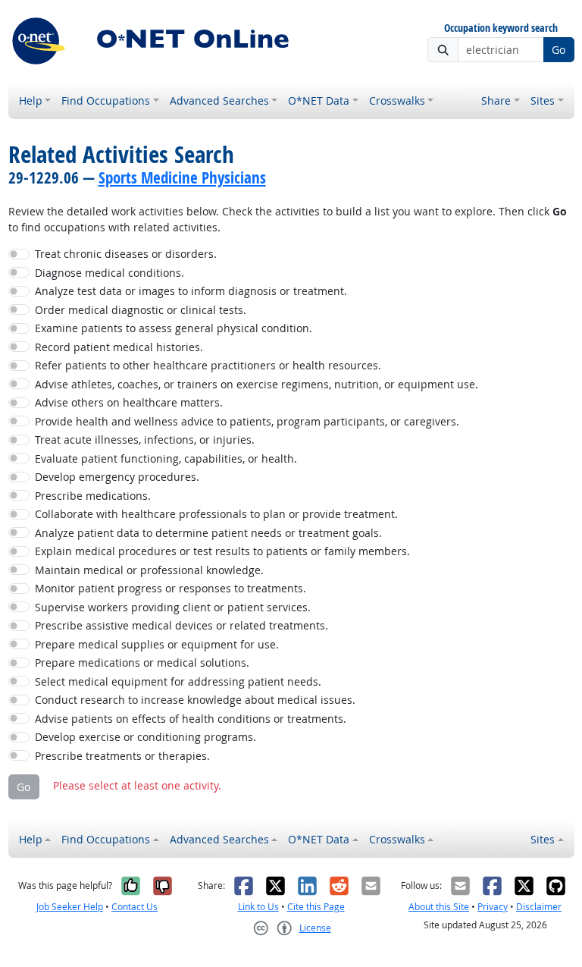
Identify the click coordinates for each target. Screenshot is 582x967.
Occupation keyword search (501, 28)
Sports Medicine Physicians (182, 177)
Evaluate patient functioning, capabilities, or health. (166, 458)
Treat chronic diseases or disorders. (126, 253)
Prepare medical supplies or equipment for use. (157, 644)
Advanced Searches (219, 100)
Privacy (492, 906)
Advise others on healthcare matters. (129, 402)
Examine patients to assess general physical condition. (173, 328)
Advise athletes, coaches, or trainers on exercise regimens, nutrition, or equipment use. (256, 384)
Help (30, 100)
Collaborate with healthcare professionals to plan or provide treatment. (216, 514)
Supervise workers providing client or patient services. (173, 607)
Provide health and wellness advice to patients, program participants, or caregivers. (247, 421)
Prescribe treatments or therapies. (122, 756)
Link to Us (258, 906)
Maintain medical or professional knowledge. (149, 570)
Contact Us (134, 906)
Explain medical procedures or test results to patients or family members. (222, 551)
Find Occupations (105, 100)
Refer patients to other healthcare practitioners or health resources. (208, 365)
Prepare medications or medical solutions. (142, 662)
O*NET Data (318, 100)
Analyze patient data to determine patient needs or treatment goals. (208, 533)
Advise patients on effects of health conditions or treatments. (190, 718)
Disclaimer (539, 906)
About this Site (438, 906)
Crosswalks (397, 100)
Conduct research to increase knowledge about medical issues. (195, 699)
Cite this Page (316, 906)
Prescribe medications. (93, 495)
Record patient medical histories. (119, 347)
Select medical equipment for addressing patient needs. (178, 681)
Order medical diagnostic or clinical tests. (140, 310)
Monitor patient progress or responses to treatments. (170, 588)
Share (496, 100)
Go (558, 49)
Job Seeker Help (69, 906)
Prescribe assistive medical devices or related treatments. (181, 625)
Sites (542, 100)
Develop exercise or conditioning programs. (145, 737)
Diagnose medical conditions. (109, 272)
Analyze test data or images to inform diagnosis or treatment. (191, 291)
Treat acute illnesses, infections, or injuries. (145, 439)
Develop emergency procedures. (117, 476)
